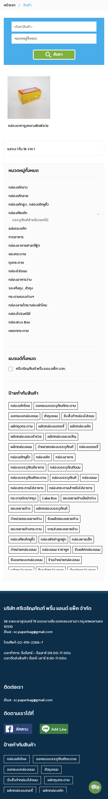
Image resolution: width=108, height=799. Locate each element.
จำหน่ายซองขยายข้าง (26, 518)
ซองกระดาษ (17, 254)
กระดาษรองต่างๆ (21, 296)
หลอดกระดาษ (19, 330)
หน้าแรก (9, 5)
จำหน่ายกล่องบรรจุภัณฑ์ (55, 447)
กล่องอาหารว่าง (20, 279)
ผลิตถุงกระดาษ (22, 426)
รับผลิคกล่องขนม (87, 549)
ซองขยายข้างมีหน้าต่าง (79, 498)
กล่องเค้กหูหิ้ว (20, 457)
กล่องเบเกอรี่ (88, 447)
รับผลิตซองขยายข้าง (62, 518)
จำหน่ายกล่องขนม (23, 549)
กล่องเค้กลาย (18, 196)
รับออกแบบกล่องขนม (26, 560)
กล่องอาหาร (64, 457)
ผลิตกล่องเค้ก (80, 426)
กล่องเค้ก (43, 457)
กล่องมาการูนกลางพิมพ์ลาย (28, 125)
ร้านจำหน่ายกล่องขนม (64, 560)
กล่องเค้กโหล (20, 405)
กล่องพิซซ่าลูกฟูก (53, 539)
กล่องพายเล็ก (82, 539)
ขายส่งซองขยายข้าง (62, 529)
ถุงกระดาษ (16, 262)
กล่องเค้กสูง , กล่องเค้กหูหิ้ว (29, 204)
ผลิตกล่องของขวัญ (61, 436)
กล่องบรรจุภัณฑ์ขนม (65, 467)
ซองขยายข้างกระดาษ (26, 529)
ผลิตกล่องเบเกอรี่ (51, 426)
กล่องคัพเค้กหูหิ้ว (23, 539)
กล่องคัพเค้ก (18, 213)
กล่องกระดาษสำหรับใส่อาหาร (70, 488)
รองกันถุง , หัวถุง (21, 288)
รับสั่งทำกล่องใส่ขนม (79, 416)
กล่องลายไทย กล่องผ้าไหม (28, 305)
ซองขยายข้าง (20, 508)
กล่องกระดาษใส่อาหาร (27, 488)
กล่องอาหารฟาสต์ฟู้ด (24, 245)
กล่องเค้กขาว (18, 187)
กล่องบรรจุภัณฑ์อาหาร (27, 467)
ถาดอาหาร (16, 237)
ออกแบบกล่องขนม (24, 416)
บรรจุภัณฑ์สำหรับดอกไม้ (30, 220)
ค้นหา (58, 54)
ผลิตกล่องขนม (21, 447)
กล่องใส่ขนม (18, 271)
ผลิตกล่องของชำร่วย (26, 436)
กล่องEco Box (19, 322)
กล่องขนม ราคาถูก (55, 549)
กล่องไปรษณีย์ (19, 313)
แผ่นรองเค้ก (17, 228)
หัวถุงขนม (51, 416)
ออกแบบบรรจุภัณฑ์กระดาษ (56, 405)
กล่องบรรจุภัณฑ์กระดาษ (28, 477)
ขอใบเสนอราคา (28, 119)
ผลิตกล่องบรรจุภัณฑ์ (51, 508)
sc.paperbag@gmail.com (33, 700)
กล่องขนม (89, 477)
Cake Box (49, 498)
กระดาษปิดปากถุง (23, 498)
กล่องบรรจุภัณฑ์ (64, 477)
